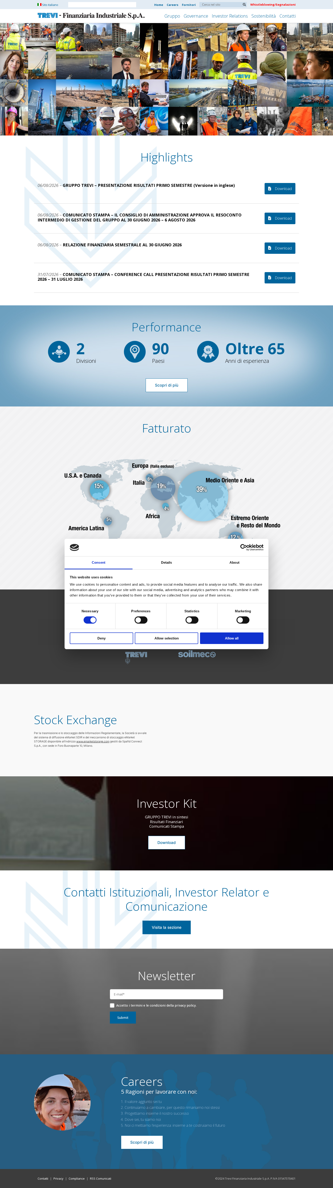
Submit (122, 1017)
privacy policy (185, 1005)
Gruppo (172, 16)
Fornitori (189, 5)
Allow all (232, 638)
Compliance (77, 1178)
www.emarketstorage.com (92, 741)
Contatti (288, 16)
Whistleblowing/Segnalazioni (273, 4)
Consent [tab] (98, 562)
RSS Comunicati (100, 1178)
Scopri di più (166, 385)
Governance (196, 16)
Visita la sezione (166, 927)
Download (283, 188)
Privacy (58, 1178)
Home (158, 5)
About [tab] (234, 562)
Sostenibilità (263, 16)
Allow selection (166, 638)
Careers (172, 5)
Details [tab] (166, 562)
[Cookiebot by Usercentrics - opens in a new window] (243, 547)
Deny (101, 638)
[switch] (141, 620)
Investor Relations (230, 16)
